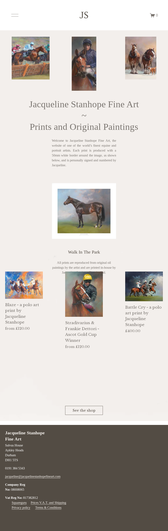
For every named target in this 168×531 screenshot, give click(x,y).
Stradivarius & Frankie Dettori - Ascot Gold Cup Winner (82, 331)
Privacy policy (21, 507)
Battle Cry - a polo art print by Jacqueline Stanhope (143, 316)
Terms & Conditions (48, 507)
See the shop (84, 410)
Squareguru (19, 502)
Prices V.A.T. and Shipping (48, 502)
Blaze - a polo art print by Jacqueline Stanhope (22, 313)
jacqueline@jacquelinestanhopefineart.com (32, 476)
